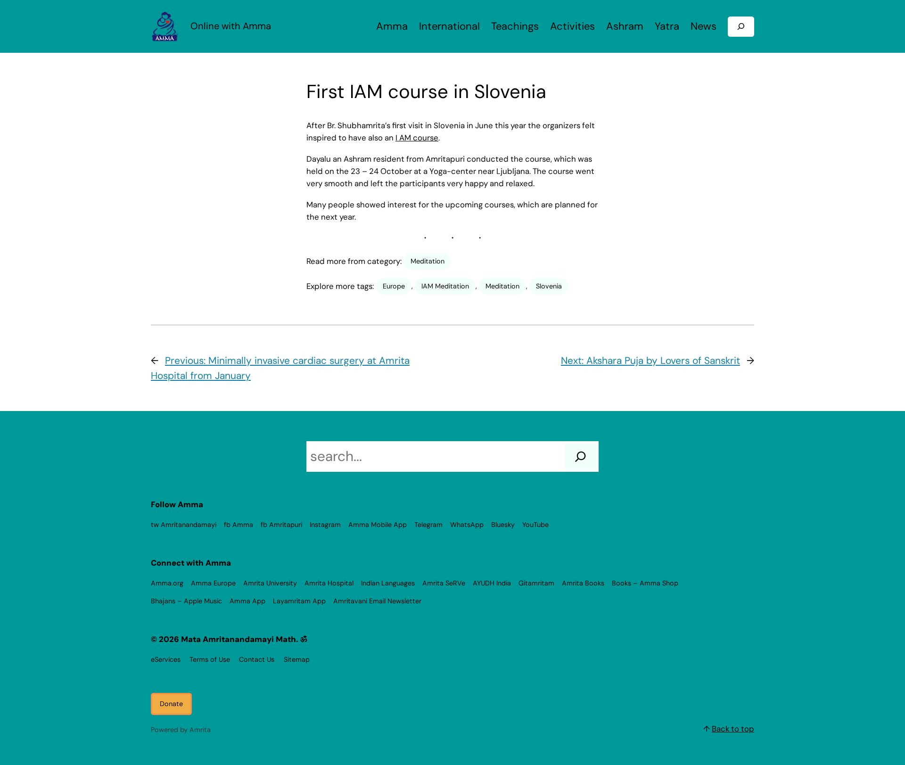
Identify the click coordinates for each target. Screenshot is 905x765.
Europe (394, 286)
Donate (171, 703)
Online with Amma (230, 26)
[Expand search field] (741, 26)
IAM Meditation (445, 286)
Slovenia (549, 286)
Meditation (427, 261)
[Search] (580, 456)
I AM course (416, 137)
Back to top (733, 729)
